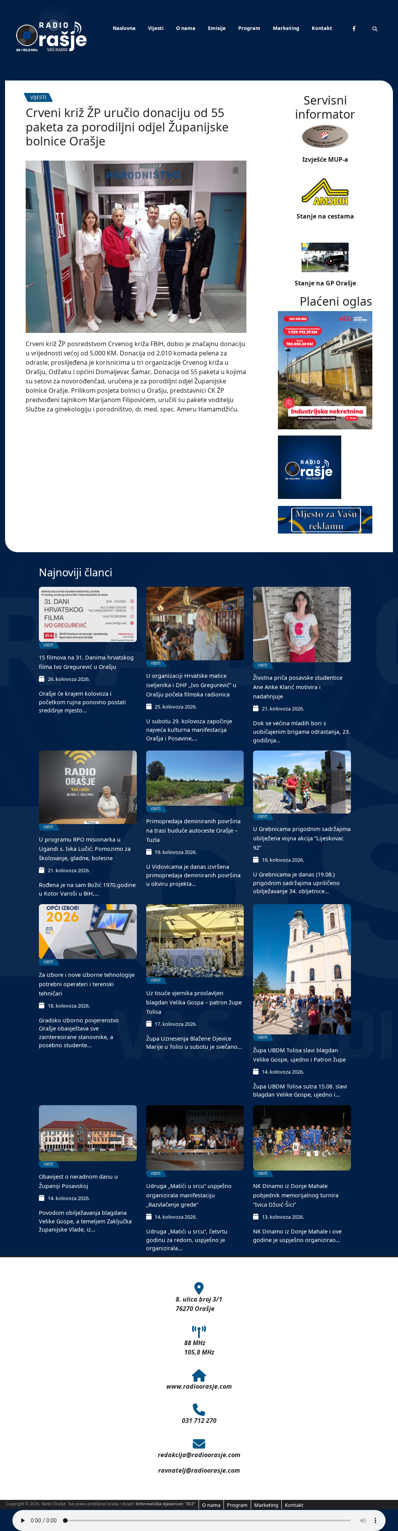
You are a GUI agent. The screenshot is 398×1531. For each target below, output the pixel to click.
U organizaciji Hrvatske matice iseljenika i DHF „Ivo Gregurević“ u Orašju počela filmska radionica (191, 685)
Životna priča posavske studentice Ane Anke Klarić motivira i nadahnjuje (297, 687)
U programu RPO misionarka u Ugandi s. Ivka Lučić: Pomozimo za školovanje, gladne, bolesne (85, 849)
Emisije (217, 27)
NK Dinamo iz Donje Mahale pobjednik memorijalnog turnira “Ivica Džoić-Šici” (296, 1195)
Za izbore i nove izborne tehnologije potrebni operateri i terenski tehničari (86, 984)
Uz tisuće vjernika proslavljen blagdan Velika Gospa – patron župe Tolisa (194, 1002)
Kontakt (322, 27)
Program (249, 27)
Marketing (286, 27)
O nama (186, 27)
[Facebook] (354, 28)
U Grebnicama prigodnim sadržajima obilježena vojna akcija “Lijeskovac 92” (302, 838)
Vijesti (156, 27)
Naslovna (124, 27)
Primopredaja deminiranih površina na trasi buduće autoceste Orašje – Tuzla (193, 830)
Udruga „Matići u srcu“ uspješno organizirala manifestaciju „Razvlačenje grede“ (189, 1195)
